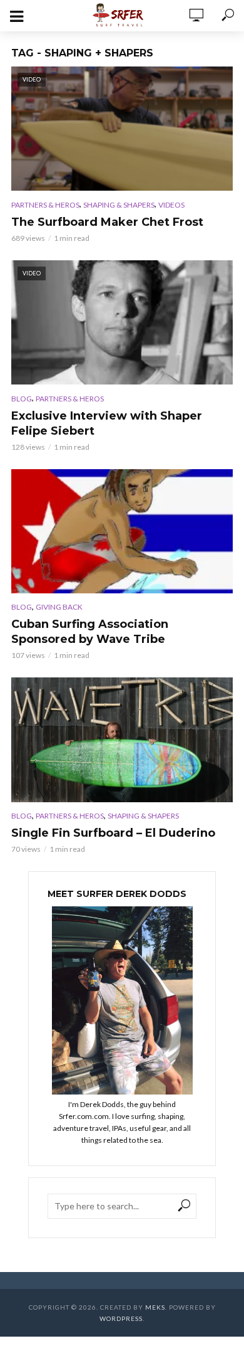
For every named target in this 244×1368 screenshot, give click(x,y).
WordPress (121, 1318)
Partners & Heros (45, 204)
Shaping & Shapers (119, 204)
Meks (155, 1307)
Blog (21, 398)
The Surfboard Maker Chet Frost (107, 222)
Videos (171, 204)
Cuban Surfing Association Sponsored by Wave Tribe (89, 631)
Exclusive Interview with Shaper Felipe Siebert (106, 423)
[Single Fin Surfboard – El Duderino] (122, 739)
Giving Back (59, 607)
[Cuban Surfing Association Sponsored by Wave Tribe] (122, 531)
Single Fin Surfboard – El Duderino (113, 833)
